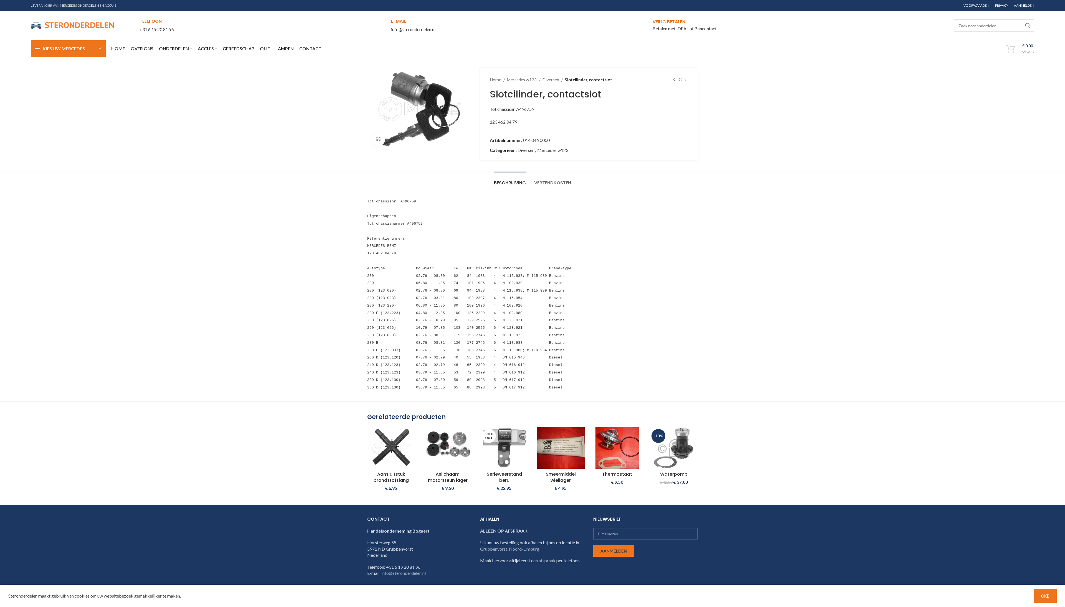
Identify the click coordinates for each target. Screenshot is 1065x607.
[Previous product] (674, 79)
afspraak (547, 560)
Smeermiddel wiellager (561, 477)
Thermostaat (617, 474)
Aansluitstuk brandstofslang (391, 477)
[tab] (510, 180)
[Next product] (685, 79)
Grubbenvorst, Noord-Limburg (509, 548)
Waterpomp (674, 474)
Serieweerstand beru (504, 477)
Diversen (551, 79)
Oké (1045, 595)
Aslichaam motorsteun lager (448, 477)
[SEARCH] (1027, 25)
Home (496, 79)
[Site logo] (72, 24)
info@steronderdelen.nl (413, 29)
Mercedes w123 (522, 79)
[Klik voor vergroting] (378, 139)
